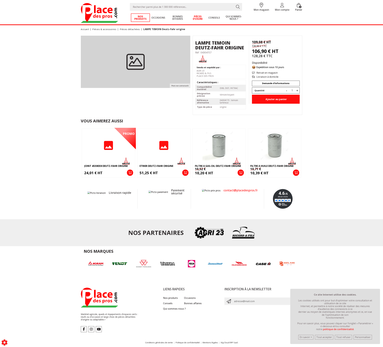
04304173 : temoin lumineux (229, 101)
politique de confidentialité (338, 329)
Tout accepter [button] (324, 337)
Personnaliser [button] (363, 337)
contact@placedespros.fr (241, 190)
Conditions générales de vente (159, 342)
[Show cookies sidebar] (4, 343)
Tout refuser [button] (343, 337)
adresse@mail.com (244, 301)
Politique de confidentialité (188, 342)
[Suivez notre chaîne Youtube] (99, 329)
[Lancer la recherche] (238, 7)
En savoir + (306, 337)
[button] (163, 29)
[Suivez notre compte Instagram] (91, 329)
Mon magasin (261, 10)
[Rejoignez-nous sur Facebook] (84, 329)
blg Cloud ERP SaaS (229, 342)
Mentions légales (210, 342)
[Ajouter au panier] (100, 173)
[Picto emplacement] (261, 5)
